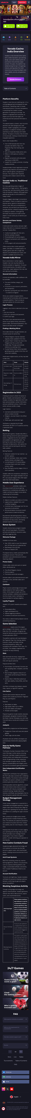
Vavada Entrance (15, 79)
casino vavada (9, 486)
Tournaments (8, 1060)
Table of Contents (21, 1060)
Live (15, 1057)
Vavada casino (7, 627)
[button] (29, 10)
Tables (21, 1057)
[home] (4, 2)
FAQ (15, 1064)
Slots (9, 1057)
